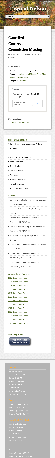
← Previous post (14, 122)
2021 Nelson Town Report (18, 308)
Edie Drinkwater (36, 54)
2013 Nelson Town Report (18, 278)
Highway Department (18, 180)
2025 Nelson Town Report (18, 323)
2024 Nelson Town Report (18, 320)
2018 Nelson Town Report (18, 297)
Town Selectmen (16, 162)
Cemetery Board (16, 171)
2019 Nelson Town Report (18, 301)
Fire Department (16, 175)
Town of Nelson (27, 8)
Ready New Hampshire (19, 188)
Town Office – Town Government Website (26, 144)
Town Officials (15, 166)
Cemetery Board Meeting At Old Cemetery (26, 227)
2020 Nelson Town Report (18, 304)
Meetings (23, 81)
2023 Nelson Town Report (18, 316)
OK (37, 103)
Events (14, 148)
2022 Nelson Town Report (18, 312)
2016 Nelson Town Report (18, 289)
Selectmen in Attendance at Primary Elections (28, 200)
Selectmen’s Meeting (18, 209)
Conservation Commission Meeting (23, 218)
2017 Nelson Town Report (18, 293)
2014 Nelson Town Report (18, 282)
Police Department (17, 184)
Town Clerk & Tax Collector (20, 157)
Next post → (27, 122)
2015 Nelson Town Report (18, 286)
